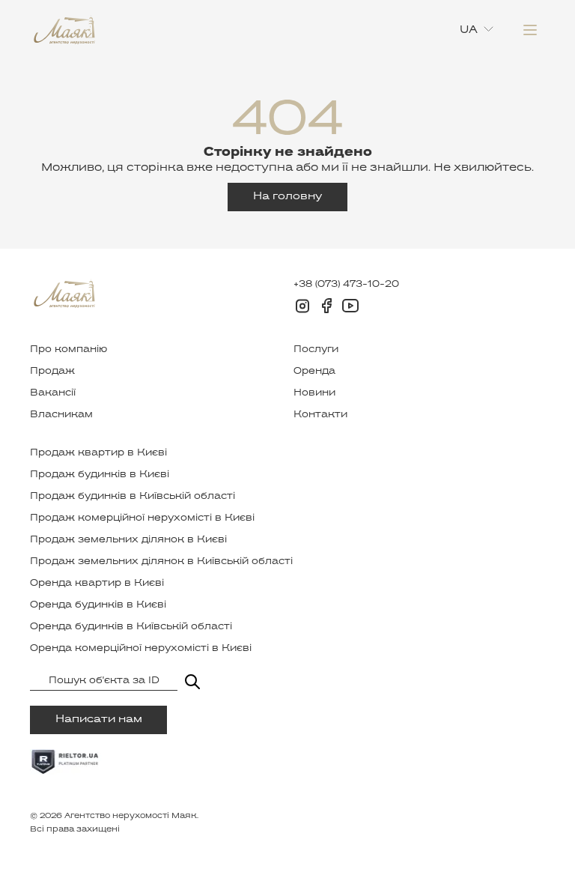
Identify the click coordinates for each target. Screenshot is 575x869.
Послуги (315, 349)
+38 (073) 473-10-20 (346, 284)
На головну (287, 197)
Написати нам (98, 719)
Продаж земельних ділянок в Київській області (161, 561)
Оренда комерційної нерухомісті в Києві (141, 648)
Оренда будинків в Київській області (131, 627)
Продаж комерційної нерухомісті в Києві (142, 518)
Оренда (314, 371)
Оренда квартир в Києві (97, 583)
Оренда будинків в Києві (98, 605)
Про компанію (68, 349)
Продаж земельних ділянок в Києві (128, 540)
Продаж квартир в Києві (98, 453)
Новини (314, 393)
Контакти (320, 415)
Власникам (61, 415)
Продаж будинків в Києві (99, 474)
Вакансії (53, 393)
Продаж (52, 371)
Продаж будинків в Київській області (132, 496)
